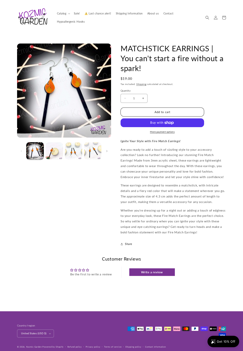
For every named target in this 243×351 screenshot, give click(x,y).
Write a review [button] (152, 272)
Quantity (126, 90)
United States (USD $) (33, 333)
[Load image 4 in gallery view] (92, 151)
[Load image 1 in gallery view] (35, 151)
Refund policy (74, 346)
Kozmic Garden (34, 346)
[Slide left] (21, 151)
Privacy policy (93, 346)
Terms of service (113, 346)
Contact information (155, 346)
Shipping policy (133, 346)
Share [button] (128, 244)
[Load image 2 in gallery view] (54, 151)
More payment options (162, 131)
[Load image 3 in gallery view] (73, 151)
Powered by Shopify (53, 346)
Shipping (141, 84)
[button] (63, 13)
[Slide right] (107, 151)
